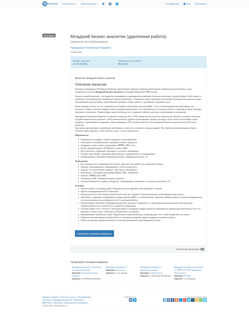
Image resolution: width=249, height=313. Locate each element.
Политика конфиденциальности (57, 299)
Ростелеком (120, 270)
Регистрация (201, 3)
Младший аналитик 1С (116, 267)
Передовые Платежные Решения (90, 47)
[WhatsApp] (201, 300)
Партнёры (57, 302)
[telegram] (164, 300)
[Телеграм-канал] (117, 3)
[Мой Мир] (180, 300)
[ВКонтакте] (168, 300)
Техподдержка (172, 3)
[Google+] (184, 300)
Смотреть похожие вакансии (94, 233)
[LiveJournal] (193, 300)
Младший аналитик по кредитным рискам (150, 268)
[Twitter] (188, 300)
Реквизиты (79, 299)
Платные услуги (68, 296)
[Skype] (205, 300)
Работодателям (88, 3)
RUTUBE (187, 275)
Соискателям (68, 3)
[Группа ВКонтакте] (110, 3)
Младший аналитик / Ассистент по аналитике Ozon (86, 268)
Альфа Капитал (155, 273)
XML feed (46, 302)
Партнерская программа (75, 302)
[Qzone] (197, 300)
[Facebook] (172, 300)
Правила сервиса (50, 296)
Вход (187, 3)
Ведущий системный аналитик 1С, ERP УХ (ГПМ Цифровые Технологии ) (188, 270)
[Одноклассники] (176, 300)
